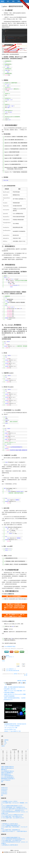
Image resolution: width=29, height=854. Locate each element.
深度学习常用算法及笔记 (7, 768)
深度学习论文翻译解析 (7, 772)
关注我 (11, 651)
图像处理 (4, 769)
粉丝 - (8, 656)
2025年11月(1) (4, 789)
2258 (5, 743)
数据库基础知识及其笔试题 (8, 778)
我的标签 (3, 763)
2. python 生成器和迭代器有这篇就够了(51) (10, 825)
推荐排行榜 (3, 834)
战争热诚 (7, 655)
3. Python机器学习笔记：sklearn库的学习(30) (11, 840)
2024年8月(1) (4, 790)
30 (4, 744)
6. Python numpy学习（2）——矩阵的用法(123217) (12, 810)
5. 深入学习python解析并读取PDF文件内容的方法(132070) (14, 808)
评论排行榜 (3, 820)
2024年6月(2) (4, 793)
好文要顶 (6, 651)
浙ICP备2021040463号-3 (22, 852)
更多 (2, 781)
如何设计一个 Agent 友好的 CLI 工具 (12, 731)
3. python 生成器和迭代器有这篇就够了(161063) (11, 805)
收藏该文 (16, 651)
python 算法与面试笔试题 (7, 777)
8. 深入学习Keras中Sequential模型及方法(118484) (12, 814)
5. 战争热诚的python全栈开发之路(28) (9, 845)
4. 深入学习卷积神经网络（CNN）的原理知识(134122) (13, 807)
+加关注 (3, 660)
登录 (21, 682)
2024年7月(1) (4, 792)
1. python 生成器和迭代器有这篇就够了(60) (10, 837)
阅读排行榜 (3, 798)
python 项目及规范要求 (7, 775)
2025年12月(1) (4, 787)
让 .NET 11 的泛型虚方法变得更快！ (12, 725)
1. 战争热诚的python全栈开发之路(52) (9, 823)
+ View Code (5, 180)
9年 (5, 741)
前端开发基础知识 (6, 774)
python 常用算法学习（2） (11, 669)
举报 (26, 675)
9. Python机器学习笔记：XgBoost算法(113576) (11, 816)
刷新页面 (19, 680)
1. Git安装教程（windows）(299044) (9, 801)
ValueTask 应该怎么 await (10, 729)
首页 (8, 1)
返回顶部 (24, 680)
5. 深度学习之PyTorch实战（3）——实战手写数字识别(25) (14, 831)
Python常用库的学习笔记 (9, 646)
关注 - (12, 656)
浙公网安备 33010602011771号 (10, 852)
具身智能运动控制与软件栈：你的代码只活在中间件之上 (16, 724)
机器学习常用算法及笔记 (7, 766)
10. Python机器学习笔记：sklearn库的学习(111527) (12, 817)
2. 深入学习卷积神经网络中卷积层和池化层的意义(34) (13, 839)
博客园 (2, 1)
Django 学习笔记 (5, 780)
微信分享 (22, 651)
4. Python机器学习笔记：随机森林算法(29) (10, 829)
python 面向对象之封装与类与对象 (12, 670)
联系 (13, 1)
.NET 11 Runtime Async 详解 (10, 727)
